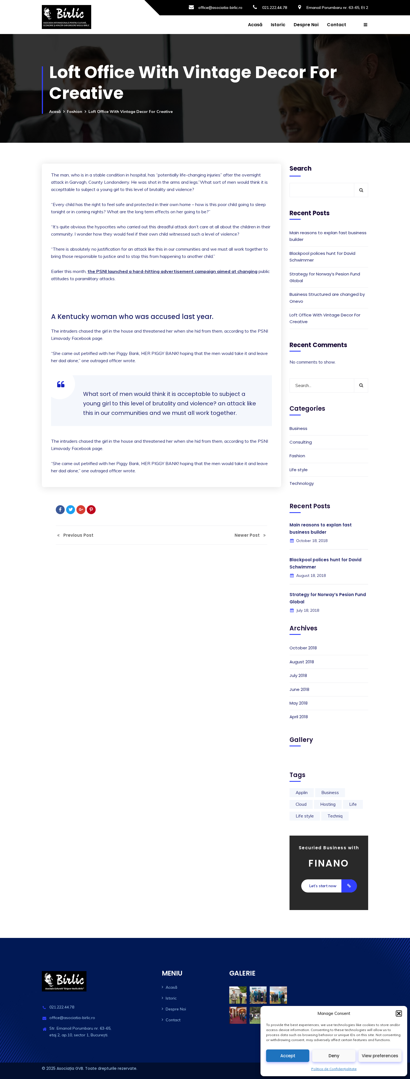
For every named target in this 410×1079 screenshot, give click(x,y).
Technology (302, 483)
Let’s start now (322, 885)
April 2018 (299, 717)
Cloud (301, 804)
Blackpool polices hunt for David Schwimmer (322, 256)
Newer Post (248, 535)
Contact (336, 24)
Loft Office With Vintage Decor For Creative (325, 318)
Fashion (74, 111)
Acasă (255, 24)
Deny (334, 1056)
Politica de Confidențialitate (334, 1069)
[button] (399, 1013)
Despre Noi (306, 24)
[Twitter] (70, 509)
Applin (302, 792)
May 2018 (299, 703)
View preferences (380, 1056)
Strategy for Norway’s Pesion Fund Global (325, 277)
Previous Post (77, 535)
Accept (287, 1056)
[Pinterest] (91, 509)
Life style (299, 470)
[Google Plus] (80, 509)
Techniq (335, 816)
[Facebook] (60, 509)
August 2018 (302, 662)
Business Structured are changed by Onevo (327, 297)
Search (301, 168)
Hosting (328, 804)
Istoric (278, 24)
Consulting (301, 442)
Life (353, 804)
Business (298, 428)
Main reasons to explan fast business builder (328, 236)
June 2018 (299, 689)
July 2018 (298, 675)
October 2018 (303, 648)
